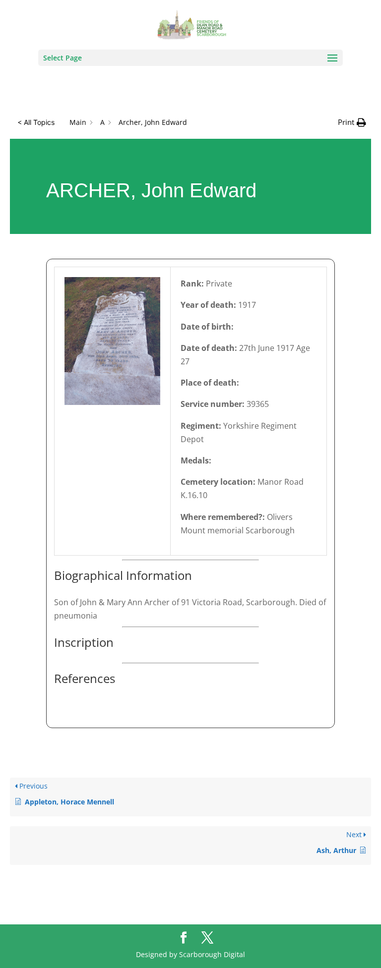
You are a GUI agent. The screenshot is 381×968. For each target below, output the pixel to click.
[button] (352, 122)
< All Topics (36, 122)
